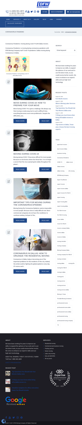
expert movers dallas (62, 188)
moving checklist (61, 241)
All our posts (48, 358)
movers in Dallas (61, 237)
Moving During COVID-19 (26, 154)
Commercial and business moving (54, 346)
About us (26, 19)
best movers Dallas (62, 149)
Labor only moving (50, 353)
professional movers (62, 303)
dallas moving (60, 171)
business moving (61, 153)
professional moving (62, 316)
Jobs (51, 19)
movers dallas (60, 232)
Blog (44, 19)
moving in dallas (61, 272)
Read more (20, 121)
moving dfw (71, 263)
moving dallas (60, 263)
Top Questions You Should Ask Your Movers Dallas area (65, 109)
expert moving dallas (62, 206)
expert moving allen (62, 201)
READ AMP (45, 121)
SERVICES (16, 19)
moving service (61, 281)
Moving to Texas (61, 294)
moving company (61, 245)
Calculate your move (14, 23)
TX (58, 325)
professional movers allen (64, 307)
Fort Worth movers (62, 99)
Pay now (45, 11)
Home (8, 19)
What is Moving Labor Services (65, 103)
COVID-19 (59, 162)
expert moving (61, 197)
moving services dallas (63, 289)
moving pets (60, 276)
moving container (61, 259)
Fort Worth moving (62, 215)
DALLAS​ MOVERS (50, 356)
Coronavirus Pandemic (63, 157)
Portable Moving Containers (64, 298)
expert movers (61, 184)
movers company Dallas (63, 228)
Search (75, 50)
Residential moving (50, 343)
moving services (61, 285)
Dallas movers (61, 166)
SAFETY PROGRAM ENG (13, 362)
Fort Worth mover (61, 210)
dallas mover (69, 162)
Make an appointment (57, 11)
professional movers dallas (64, 311)
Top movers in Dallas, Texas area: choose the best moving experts (65, 127)
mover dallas (60, 219)
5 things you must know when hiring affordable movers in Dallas (65, 117)
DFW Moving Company (63, 175)
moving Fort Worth (62, 267)
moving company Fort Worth (64, 254)
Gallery (36, 19)
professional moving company (65, 320)
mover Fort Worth (61, 223)
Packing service (49, 348)
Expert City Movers (62, 179)
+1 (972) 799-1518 (16, 13)
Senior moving (49, 351)
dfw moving (71, 171)
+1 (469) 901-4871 (16, 11)
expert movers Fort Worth (63, 193)
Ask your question (74, 12)
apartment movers (62, 144)
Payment (59, 19)
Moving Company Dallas (63, 250)
